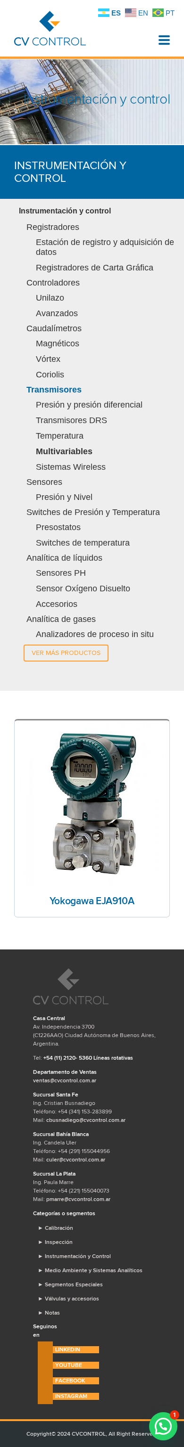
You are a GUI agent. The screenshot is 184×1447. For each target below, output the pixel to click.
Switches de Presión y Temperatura (93, 512)
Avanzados (57, 313)
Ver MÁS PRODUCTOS (66, 652)
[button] (163, 1426)
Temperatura (60, 436)
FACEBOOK (70, 1380)
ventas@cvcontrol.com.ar (64, 1080)
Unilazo (50, 297)
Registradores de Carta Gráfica (94, 267)
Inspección (55, 1242)
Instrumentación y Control (74, 1256)
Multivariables (64, 451)
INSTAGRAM (71, 1396)
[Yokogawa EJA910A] (92, 802)
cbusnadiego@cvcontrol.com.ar (85, 1120)
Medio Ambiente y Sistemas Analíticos (90, 1270)
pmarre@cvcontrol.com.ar (78, 1199)
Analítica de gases (61, 619)
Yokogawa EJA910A (92, 901)
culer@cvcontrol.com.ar (75, 1159)
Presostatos (58, 527)
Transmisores (54, 389)
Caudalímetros (54, 328)
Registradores (52, 227)
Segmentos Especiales (70, 1284)
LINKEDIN (67, 1349)
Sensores (44, 482)
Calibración (55, 1228)
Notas (49, 1312)
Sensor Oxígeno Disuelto (83, 588)
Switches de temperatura (83, 543)
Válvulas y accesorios (68, 1298)
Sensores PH (61, 573)
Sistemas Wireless (71, 467)
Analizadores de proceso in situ (95, 634)
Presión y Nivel (64, 497)
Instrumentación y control (65, 211)
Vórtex (48, 359)
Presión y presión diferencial (89, 404)
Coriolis (50, 374)
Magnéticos (57, 343)
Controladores (53, 282)
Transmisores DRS (71, 420)
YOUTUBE (68, 1365)
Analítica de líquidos (64, 558)
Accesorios (56, 604)
